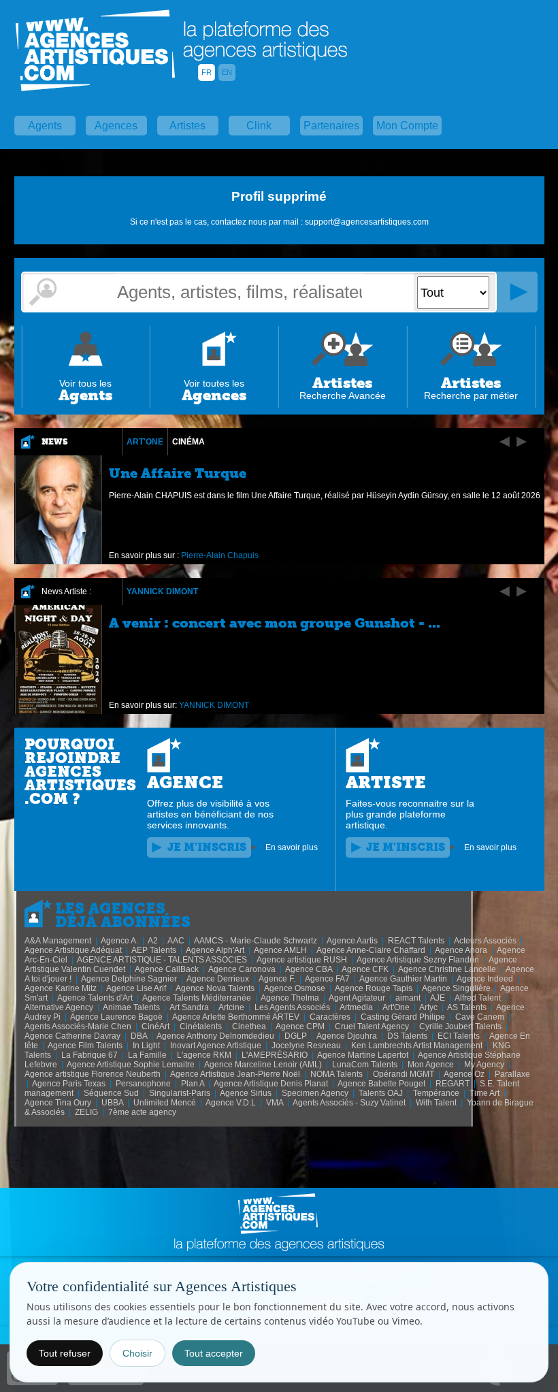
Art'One (145, 442)
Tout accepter (213, 1353)
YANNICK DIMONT (162, 591)
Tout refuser (65, 1353)
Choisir (137, 1353)
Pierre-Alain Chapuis (220, 555)
